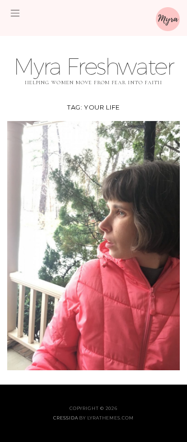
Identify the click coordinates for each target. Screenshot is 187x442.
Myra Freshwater (93, 66)
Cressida (65, 417)
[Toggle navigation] (15, 13)
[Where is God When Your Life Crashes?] (93, 245)
